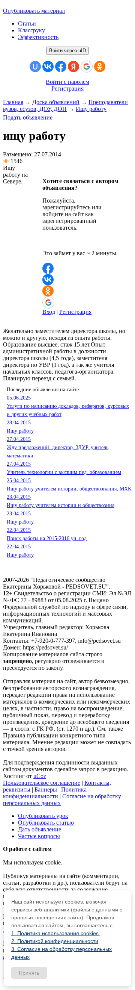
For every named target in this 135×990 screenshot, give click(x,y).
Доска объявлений (56, 102)
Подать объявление (27, 117)
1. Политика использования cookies (55, 933)
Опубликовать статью (46, 822)
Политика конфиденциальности (45, 792)
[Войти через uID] (35, 66)
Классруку (31, 30)
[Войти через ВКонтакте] (48, 66)
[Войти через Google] (87, 67)
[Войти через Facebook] (60, 66)
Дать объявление (39, 829)
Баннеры (45, 789)
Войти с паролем (67, 82)
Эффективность (38, 37)
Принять (29, 973)
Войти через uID (67, 50)
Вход (48, 312)
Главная (13, 102)
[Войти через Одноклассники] (99, 66)
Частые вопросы (39, 836)
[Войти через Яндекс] (73, 66)
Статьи (27, 23)
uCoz (39, 776)
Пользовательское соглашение (41, 783)
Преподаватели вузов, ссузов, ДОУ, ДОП (65, 105)
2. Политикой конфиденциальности (54, 941)
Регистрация (67, 88)
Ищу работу (91, 109)
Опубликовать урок (43, 816)
